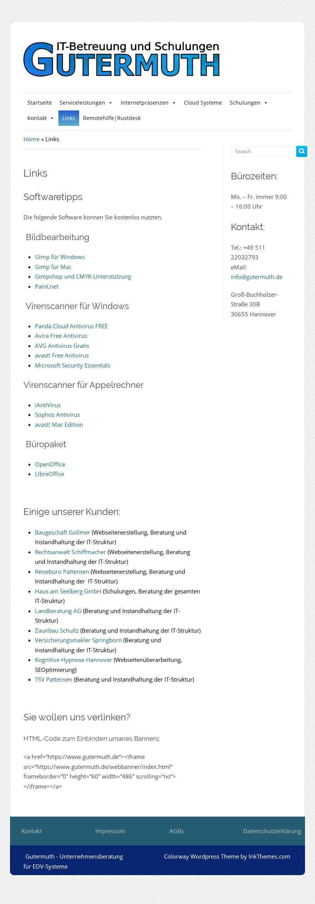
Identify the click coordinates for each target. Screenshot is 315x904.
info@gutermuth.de (256, 277)
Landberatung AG (58, 611)
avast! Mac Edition (59, 424)
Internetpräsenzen (145, 102)
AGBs (176, 831)
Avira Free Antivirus (61, 335)
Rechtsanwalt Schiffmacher (70, 552)
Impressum (110, 831)
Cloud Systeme (203, 102)
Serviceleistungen (82, 102)
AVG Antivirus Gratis (62, 345)
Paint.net (46, 286)
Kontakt (37, 118)
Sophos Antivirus (57, 414)
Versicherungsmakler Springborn (78, 640)
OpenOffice (50, 464)
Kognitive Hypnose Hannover (73, 659)
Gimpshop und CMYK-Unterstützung (83, 276)
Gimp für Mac (53, 267)
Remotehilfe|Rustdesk (112, 118)
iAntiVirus (48, 405)
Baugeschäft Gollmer (62, 532)
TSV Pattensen (53, 679)
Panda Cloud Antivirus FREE (71, 326)
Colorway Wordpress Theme (201, 856)
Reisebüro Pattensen (62, 571)
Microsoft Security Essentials (72, 365)
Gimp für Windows (60, 257)
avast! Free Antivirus (62, 355)
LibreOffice (49, 474)
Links (68, 118)
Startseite (39, 102)
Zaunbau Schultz (57, 630)
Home (31, 139)
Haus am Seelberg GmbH (68, 591)
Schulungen (245, 102)
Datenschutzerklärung (272, 831)
